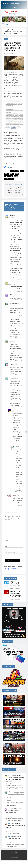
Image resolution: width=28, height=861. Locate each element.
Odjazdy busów (14, 3)
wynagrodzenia (8, 176)
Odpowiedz (19, 279)
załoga (16, 176)
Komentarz (8, 523)
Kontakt (20, 5)
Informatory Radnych (7, 5)
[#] (14, 19)
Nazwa (7, 540)
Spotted (15, 5)
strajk (16, 173)
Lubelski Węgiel (15, 171)
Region (6, 39)
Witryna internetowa (10, 552)
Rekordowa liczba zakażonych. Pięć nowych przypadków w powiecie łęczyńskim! (16, 594)
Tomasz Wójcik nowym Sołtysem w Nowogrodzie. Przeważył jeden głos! (15, 825)
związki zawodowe (9, 179)
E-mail (7, 546)
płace (11, 173)
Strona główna (6, 3)
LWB (22, 171)
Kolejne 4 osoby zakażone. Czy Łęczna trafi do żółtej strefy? (16, 584)
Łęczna (6, 173)
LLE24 (6, 53)
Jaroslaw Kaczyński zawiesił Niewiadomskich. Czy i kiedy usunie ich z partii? (14, 810)
